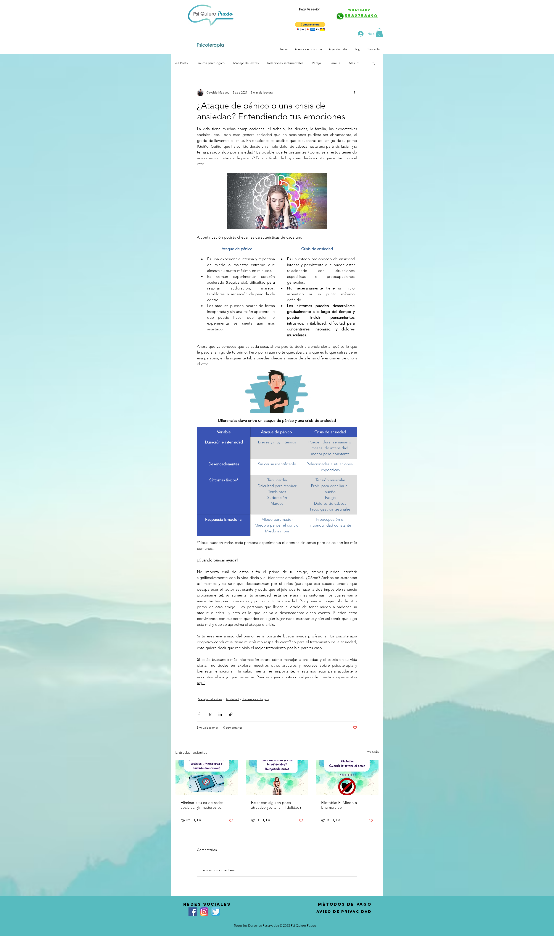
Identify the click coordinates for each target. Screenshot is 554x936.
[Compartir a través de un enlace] (231, 714)
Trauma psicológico (210, 63)
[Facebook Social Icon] (192, 911)
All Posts (181, 63)
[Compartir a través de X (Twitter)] (210, 714)
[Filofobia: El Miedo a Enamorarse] (347, 777)
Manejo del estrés (246, 63)
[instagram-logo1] (204, 911)
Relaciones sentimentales (285, 63)
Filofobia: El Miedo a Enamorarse (339, 805)
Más (352, 63)
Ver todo (373, 752)
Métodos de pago (345, 904)
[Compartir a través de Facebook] (199, 714)
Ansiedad (232, 699)
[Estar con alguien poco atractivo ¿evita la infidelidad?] (277, 777)
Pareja (316, 63)
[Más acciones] (354, 92)
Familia (335, 63)
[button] (310, 26)
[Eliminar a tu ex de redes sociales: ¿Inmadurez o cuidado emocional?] (207, 777)
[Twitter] (215, 911)
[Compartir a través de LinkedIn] (220, 714)
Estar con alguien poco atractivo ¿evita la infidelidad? (276, 805)
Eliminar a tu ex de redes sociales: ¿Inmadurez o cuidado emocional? (202, 805)
